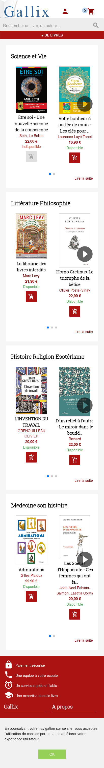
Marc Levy (31, 275)
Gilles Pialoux (31, 575)
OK (52, 754)
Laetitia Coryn (82, 593)
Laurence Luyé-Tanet (75, 136)
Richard (75, 438)
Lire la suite (83, 178)
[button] (87, 118)
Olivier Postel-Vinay (74, 290)
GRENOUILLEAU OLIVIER (31, 433)
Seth (23, 135)
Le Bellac (36, 135)
